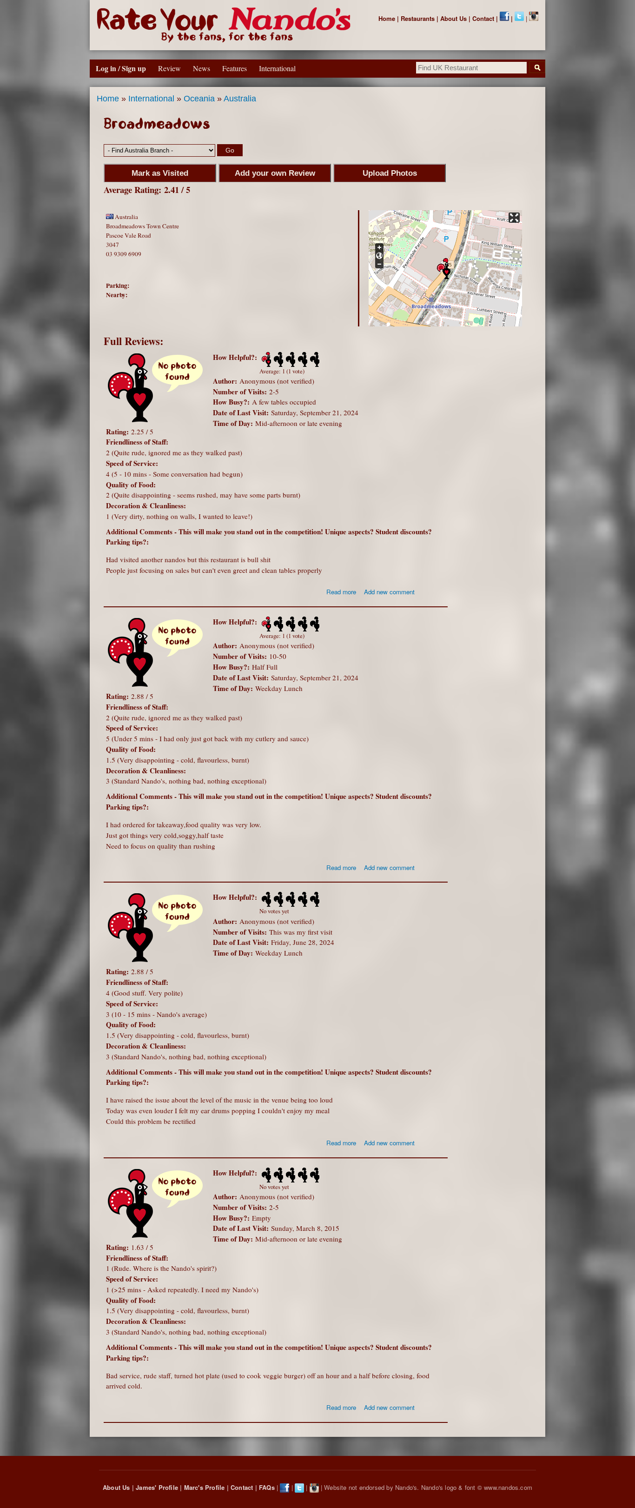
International (151, 98)
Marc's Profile (204, 1487)
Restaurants (418, 18)
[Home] (226, 25)
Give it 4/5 (302, 359)
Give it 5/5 (314, 359)
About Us (453, 18)
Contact (483, 18)
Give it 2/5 (277, 359)
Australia (240, 98)
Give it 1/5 (265, 359)
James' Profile (157, 1487)
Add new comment (389, 591)
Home (386, 18)
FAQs (267, 1487)
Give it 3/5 (290, 359)
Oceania (199, 98)
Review (169, 68)
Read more (341, 591)
